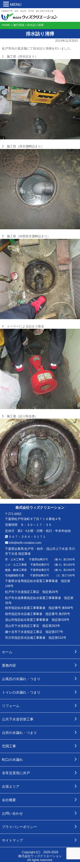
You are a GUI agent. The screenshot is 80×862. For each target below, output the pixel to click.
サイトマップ (12, 840)
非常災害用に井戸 (16, 773)
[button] (6, 4)
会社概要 (9, 800)
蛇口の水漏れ (12, 760)
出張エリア (10, 786)
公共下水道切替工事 (17, 719)
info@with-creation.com (24, 542)
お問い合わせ (12, 813)
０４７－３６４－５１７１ (27, 536)
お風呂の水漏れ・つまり (21, 679)
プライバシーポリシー (19, 827)
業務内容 (9, 665)
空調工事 (9, 746)
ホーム (7, 652)
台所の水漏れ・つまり (19, 733)
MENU (15, 4)
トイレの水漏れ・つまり (21, 692)
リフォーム (10, 706)
